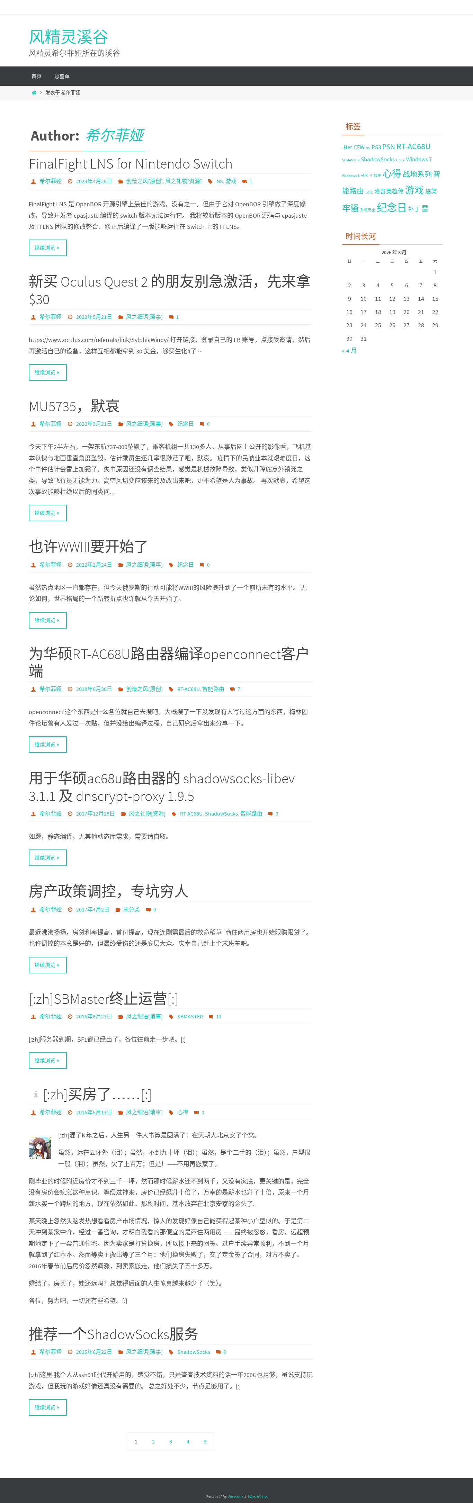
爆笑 (431, 191)
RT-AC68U (188, 688)
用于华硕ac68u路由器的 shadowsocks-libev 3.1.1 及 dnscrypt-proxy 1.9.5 (162, 786)
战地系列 (417, 174)
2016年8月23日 (94, 1016)
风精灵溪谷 (68, 37)
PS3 (376, 147)
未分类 (131, 909)
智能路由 (213, 688)
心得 (182, 1112)
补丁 (414, 209)
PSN (388, 146)
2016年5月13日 (94, 1112)
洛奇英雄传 (389, 191)
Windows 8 (350, 175)
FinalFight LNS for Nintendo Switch (131, 163)
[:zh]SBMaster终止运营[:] (104, 999)
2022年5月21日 (94, 316)
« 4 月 (349, 350)
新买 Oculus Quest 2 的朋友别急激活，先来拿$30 (170, 290)
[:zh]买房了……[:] (97, 1094)
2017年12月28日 (95, 813)
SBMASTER (190, 1016)
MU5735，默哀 (74, 406)
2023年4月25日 (94, 181)
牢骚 (350, 208)
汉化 (369, 192)
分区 (364, 175)
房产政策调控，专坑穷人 (109, 891)
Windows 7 (419, 159)
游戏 (231, 181)
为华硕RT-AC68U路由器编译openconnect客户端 (169, 662)
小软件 (375, 175)
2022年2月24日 (94, 564)
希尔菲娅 (114, 135)
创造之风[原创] (144, 181)
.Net (347, 147)
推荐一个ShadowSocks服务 (113, 1334)
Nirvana (235, 1497)
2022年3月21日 (94, 423)
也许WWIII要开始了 (89, 547)
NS (219, 181)
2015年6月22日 (94, 1351)
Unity (400, 160)
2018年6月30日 (94, 688)
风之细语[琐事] (144, 316)
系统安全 (367, 210)
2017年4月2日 (92, 909)
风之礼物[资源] (183, 181)
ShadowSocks (221, 813)
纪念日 (185, 423)
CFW (359, 147)
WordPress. (258, 1497)
